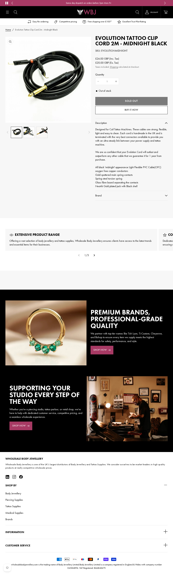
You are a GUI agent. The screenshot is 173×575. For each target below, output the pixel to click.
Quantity (99, 74)
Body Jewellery (13, 493)
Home (8, 29)
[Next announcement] (165, 3)
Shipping (114, 66)
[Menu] (7, 12)
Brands (9, 519)
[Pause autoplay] (6, 3)
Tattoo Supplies (13, 506)
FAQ (122, 3)
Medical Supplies (14, 512)
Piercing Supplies (14, 499)
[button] (16, 12)
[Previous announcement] (12, 3)
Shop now (100, 349)
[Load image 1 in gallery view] (16, 132)
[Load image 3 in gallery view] (41, 132)
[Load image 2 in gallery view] (29, 132)
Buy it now (131, 109)
